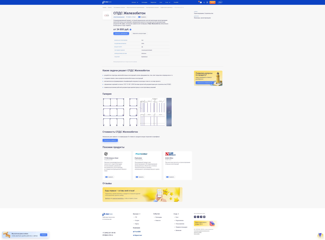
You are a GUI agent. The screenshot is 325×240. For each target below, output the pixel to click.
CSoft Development (118, 17)
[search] (199, 5)
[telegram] (201, 217)
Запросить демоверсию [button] (121, 33)
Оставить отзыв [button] (131, 17)
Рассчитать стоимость (110, 140)
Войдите (107, 198)
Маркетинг (153, 2)
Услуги (137, 220)
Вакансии (178, 230)
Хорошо (44, 234)
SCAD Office (169, 158)
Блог (161, 2)
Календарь (144, 2)
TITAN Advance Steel (111, 158)
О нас (166, 2)
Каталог (134, 2)
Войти (212, 2)
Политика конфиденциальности (201, 230)
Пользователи (180, 224)
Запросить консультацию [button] (139, 33)
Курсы (137, 224)
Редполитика (179, 220)
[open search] (204, 2)
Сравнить (143, 17)
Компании (136, 228)
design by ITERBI (197, 232)
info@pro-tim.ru (108, 235)
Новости (157, 220)
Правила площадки (181, 227)
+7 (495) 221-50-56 (109, 232)
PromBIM (176, 2)
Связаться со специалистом (204, 82)
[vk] (195, 217)
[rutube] (207, 2)
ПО (136, 217)
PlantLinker (138, 158)
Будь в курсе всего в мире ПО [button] (200, 223)
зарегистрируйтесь (118, 198)
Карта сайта (196, 233)
